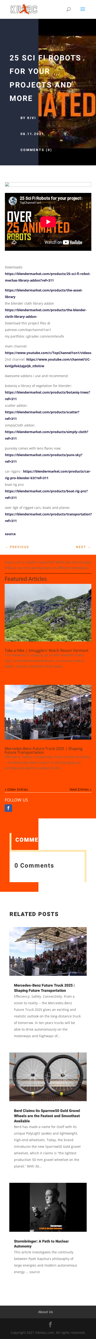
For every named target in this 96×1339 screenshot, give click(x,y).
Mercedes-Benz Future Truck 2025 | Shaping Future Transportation (43, 750)
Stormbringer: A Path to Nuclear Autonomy (41, 1244)
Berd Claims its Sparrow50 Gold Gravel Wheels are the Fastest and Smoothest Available (47, 1116)
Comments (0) (36, 149)
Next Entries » (80, 789)
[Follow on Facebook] (8, 808)
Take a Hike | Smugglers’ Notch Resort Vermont (47, 650)
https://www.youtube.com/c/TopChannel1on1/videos (48, 353)
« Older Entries (16, 789)
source (10, 534)
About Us (45, 1312)
